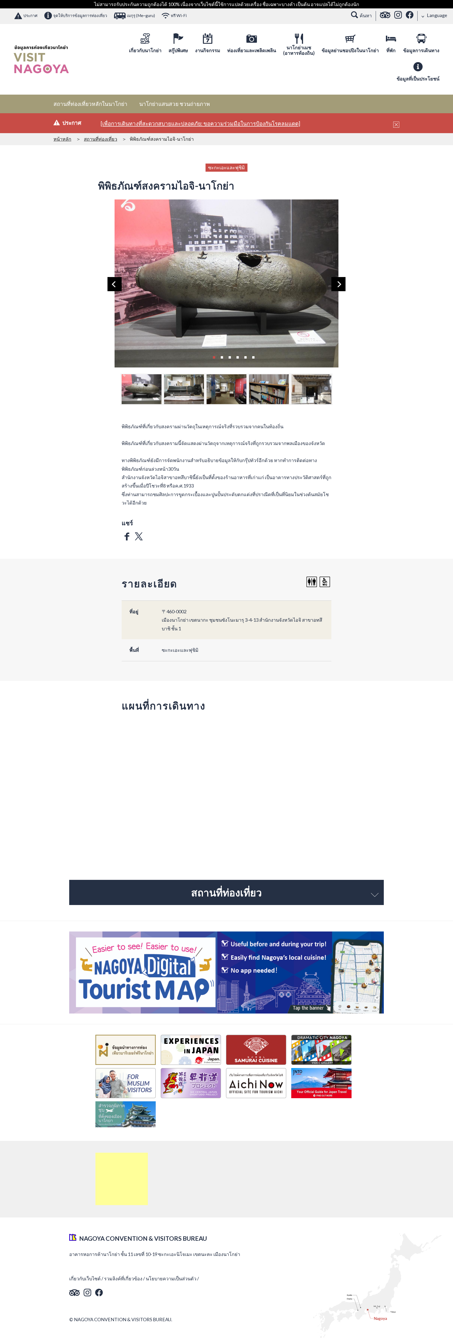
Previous (114, 284)
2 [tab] (221, 356)
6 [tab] (253, 356)
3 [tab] (229, 356)
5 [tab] (245, 356)
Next (338, 284)
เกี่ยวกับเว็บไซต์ (85, 1278)
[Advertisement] (121, 1179)
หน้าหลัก (62, 139)
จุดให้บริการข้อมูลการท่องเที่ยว (80, 15)
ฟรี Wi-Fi (179, 15)
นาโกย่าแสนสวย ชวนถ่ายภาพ (174, 104)
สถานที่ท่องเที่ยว (100, 139)
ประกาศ (30, 15)
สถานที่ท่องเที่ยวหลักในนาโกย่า (90, 104)
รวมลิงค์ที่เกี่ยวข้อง (123, 1278)
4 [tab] (237, 356)
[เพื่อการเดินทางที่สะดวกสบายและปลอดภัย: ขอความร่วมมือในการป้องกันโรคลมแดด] (200, 123)
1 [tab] (214, 356)
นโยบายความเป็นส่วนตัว (171, 1278)
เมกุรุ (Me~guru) (141, 15)
